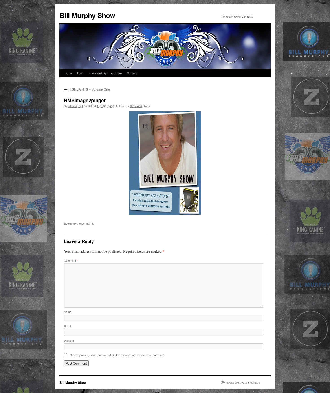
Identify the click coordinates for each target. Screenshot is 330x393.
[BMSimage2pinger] (165, 163)
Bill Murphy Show (87, 15)
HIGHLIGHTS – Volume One (87, 89)
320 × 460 (136, 106)
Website (69, 340)
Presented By (97, 73)
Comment (71, 260)
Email (67, 326)
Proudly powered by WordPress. (243, 382)
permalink (87, 223)
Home (68, 73)
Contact (132, 73)
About (80, 73)
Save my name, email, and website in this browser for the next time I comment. (117, 355)
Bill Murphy (74, 106)
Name (67, 312)
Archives (116, 73)
